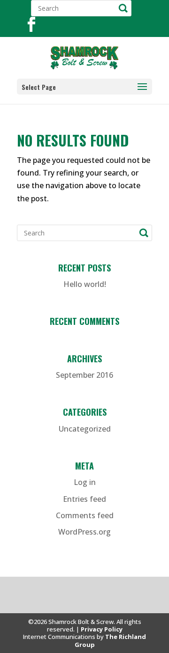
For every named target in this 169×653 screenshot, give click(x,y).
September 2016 (84, 375)
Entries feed (84, 499)
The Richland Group (110, 640)
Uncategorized (85, 429)
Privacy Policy (102, 629)
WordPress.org (84, 532)
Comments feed (85, 515)
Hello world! (84, 284)
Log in (85, 482)
